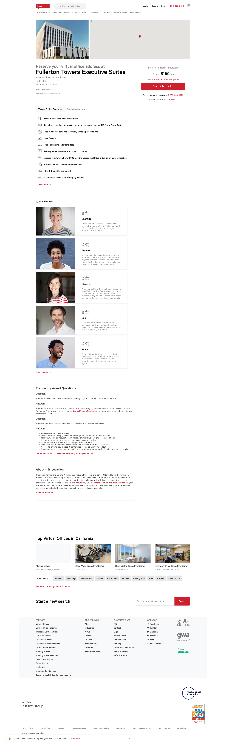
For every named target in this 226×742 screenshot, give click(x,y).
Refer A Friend (120, 655)
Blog (152, 640)
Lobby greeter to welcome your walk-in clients (65, 151)
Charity (88, 640)
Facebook (154, 624)
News (87, 632)
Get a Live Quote (158, 6)
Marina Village (43, 566)
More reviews (42, 372)
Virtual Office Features (50, 109)
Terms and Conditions (124, 647)
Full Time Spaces (43, 636)
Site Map (118, 643)
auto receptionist (97, 482)
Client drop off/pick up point (57, 171)
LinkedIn (154, 632)
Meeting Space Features (47, 655)
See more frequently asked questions (73, 453)
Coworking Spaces (44, 659)
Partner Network (92, 651)
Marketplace (41, 667)
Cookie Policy (120, 640)
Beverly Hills (139, 578)
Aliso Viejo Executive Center (89, 566)
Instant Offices (27, 728)
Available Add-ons (76, 109)
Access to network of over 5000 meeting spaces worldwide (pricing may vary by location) (85, 158)
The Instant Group (79, 728)
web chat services (117, 482)
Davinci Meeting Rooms (142, 728)
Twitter (153, 628)
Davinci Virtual (41, 13)
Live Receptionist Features (48, 643)
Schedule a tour (43, 492)
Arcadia (99, 578)
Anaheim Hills (86, 578)
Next (84, 39)
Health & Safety (121, 651)
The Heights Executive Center (130, 566)
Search (182, 601)
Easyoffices (45, 728)
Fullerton (106, 13)
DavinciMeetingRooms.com (84, 411)
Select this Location (163, 86)
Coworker (60, 728)
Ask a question (42, 453)
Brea (151, 578)
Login (145, 6)
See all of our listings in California (51, 586)
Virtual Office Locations (61, 13)
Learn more (43, 184)
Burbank (160, 578)
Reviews (88, 636)
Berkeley (125, 578)
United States (80, 13)
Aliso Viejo (71, 578)
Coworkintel (120, 728)
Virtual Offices (42, 624)
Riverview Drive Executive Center (171, 566)
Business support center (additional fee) (62, 164)
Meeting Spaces (43, 651)
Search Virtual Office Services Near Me (53, 675)
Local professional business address (61, 118)
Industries (89, 628)
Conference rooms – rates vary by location (64, 177)
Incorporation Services (46, 671)
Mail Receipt (50, 138)
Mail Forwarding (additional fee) (59, 145)
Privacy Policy (120, 636)
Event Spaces (42, 663)
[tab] (50, 109)
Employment (91, 643)
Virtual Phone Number (46, 647)
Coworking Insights (101, 728)
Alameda (59, 578)
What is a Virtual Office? (47, 632)
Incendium (181, 728)
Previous (40, 39)
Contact (117, 628)
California (94, 13)
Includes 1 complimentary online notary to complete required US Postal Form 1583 (82, 125)
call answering (78, 482)
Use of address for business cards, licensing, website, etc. (71, 131)
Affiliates (89, 647)
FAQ (115, 624)
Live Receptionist (44, 640)
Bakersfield (112, 578)
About (87, 624)
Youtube (154, 636)
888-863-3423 (177, 6)
